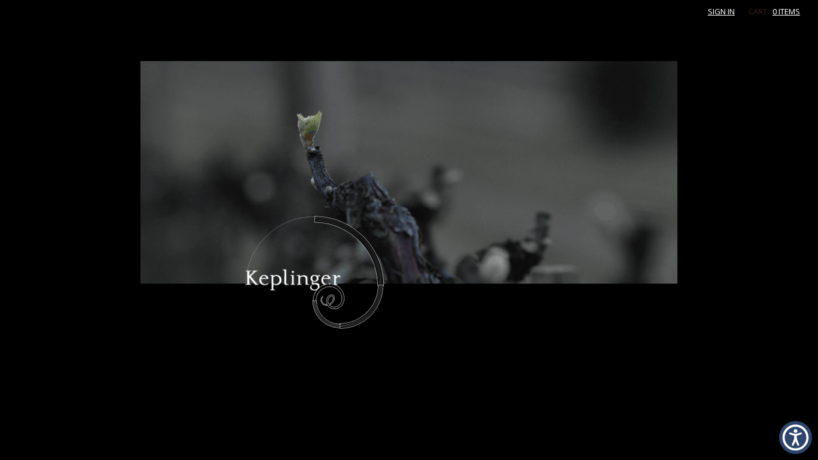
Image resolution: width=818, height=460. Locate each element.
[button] (795, 437)
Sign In (721, 11)
